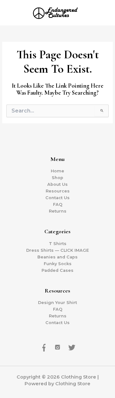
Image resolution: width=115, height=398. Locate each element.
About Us (57, 184)
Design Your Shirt (57, 302)
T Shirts (57, 243)
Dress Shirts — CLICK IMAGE (57, 250)
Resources (58, 191)
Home (57, 171)
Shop (57, 177)
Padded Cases (57, 270)
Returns (57, 211)
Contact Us (57, 197)
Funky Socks (58, 263)
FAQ (57, 204)
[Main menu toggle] (102, 12)
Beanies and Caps (57, 257)
